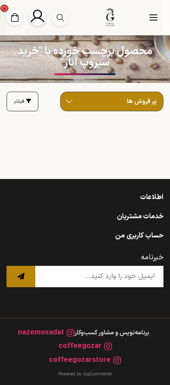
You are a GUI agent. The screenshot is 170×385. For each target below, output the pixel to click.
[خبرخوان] (115, 304)
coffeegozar (80, 346)
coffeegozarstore (80, 360)
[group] (60, 17)
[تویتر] (135, 304)
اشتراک (21, 276)
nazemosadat (41, 332)
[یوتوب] (96, 304)
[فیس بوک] (154, 304)
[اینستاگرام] (76, 304)
